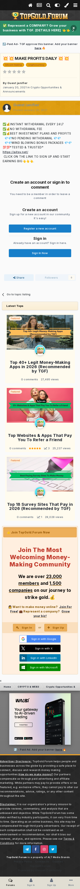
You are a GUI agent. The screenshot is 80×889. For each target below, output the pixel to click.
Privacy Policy (23, 861)
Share (20, 277)
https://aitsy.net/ (15, 152)
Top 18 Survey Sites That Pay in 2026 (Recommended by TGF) (40, 506)
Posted (30, 110)
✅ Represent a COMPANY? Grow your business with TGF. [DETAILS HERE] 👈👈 (36, 28)
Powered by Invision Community (40, 870)
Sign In (27, 627)
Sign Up (58, 627)
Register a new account (40, 228)
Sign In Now (40, 253)
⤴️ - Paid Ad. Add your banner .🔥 (40, 749)
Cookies (58, 861)
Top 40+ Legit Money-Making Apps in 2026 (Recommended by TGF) (40, 367)
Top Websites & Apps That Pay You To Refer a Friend (40, 437)
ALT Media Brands (59, 857)
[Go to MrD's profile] (40, 350)
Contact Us (42, 861)
